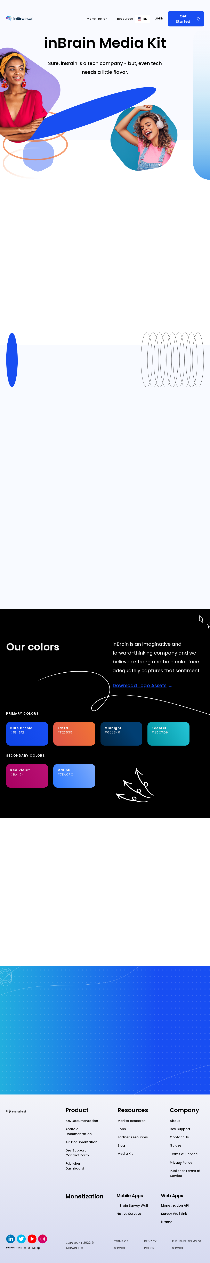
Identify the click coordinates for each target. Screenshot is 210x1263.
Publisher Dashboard (74, 1166)
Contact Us (179, 1137)
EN (145, 18)
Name (53, 197)
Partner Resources (133, 1137)
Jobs (122, 1129)
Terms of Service (183, 1154)
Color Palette (109, 197)
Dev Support (180, 1129)
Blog (121, 1145)
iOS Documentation (81, 1120)
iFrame (166, 1222)
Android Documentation (78, 1131)
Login (158, 18)
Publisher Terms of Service (185, 1173)
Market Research (132, 1120)
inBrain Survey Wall (132, 1205)
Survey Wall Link (174, 1213)
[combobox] (144, 19)
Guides (175, 1145)
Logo (77, 197)
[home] (19, 19)
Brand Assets (149, 197)
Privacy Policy (181, 1162)
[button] (97, 18)
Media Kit (125, 1153)
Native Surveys (129, 1213)
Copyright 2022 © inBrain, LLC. (79, 1245)
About (175, 1120)
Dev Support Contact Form (77, 1153)
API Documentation (81, 1142)
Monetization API (175, 1205)
